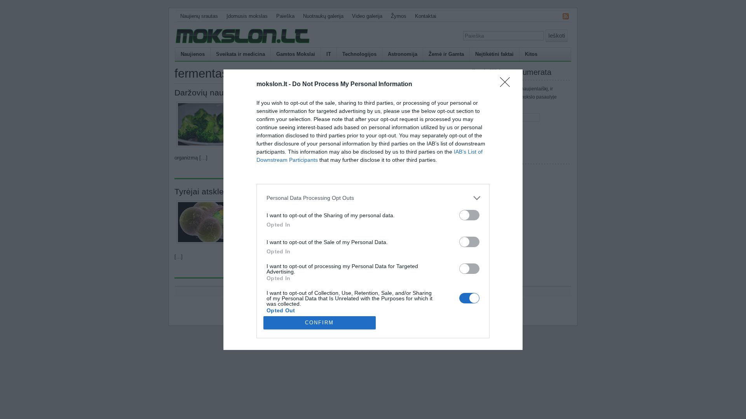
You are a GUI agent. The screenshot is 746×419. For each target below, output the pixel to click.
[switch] (469, 215)
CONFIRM (319, 323)
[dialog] (373, 209)
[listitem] (373, 198)
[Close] (507, 84)
